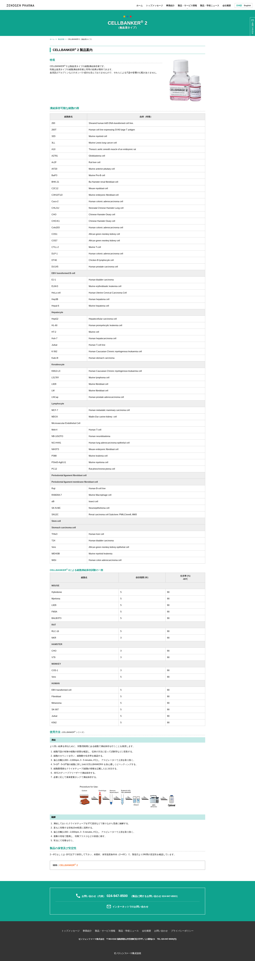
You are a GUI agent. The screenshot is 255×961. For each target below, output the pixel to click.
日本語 (239, 5)
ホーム (139, 5)
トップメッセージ (154, 5)
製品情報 (61, 39)
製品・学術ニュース (209, 5)
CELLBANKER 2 (68, 865)
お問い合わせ (161, 931)
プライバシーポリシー (182, 931)
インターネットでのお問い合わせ (130, 906)
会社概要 (226, 5)
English (247, 5)
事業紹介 (170, 5)
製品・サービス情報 (187, 5)
